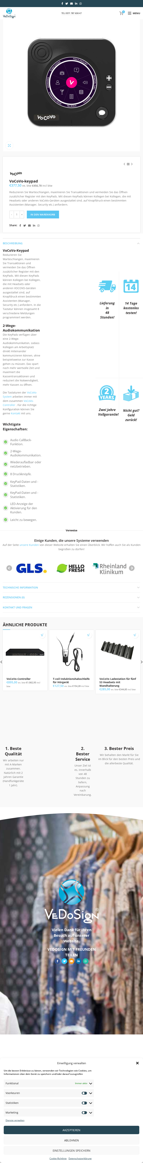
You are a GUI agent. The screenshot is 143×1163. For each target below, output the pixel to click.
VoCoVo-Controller (19, 679)
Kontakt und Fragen (17, 607)
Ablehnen (71, 1140)
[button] (137, 1063)
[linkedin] (76, 3)
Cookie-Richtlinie (58, 1158)
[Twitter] (66, 3)
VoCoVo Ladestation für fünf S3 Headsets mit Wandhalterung (117, 682)
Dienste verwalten (15, 1120)
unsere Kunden (29, 545)
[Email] (71, 3)
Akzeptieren (71, 1130)
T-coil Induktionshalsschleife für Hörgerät (71, 680)
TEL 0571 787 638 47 (71, 13)
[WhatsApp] (80, 3)
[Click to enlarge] (9, 145)
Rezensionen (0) (14, 597)
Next (132, 568)
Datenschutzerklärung (80, 1158)
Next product (132, 164)
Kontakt (15, 413)
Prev (9, 568)
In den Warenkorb (43, 214)
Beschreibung (13, 243)
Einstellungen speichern (71, 1150)
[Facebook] (62, 3)
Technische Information (20, 587)
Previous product (124, 164)
